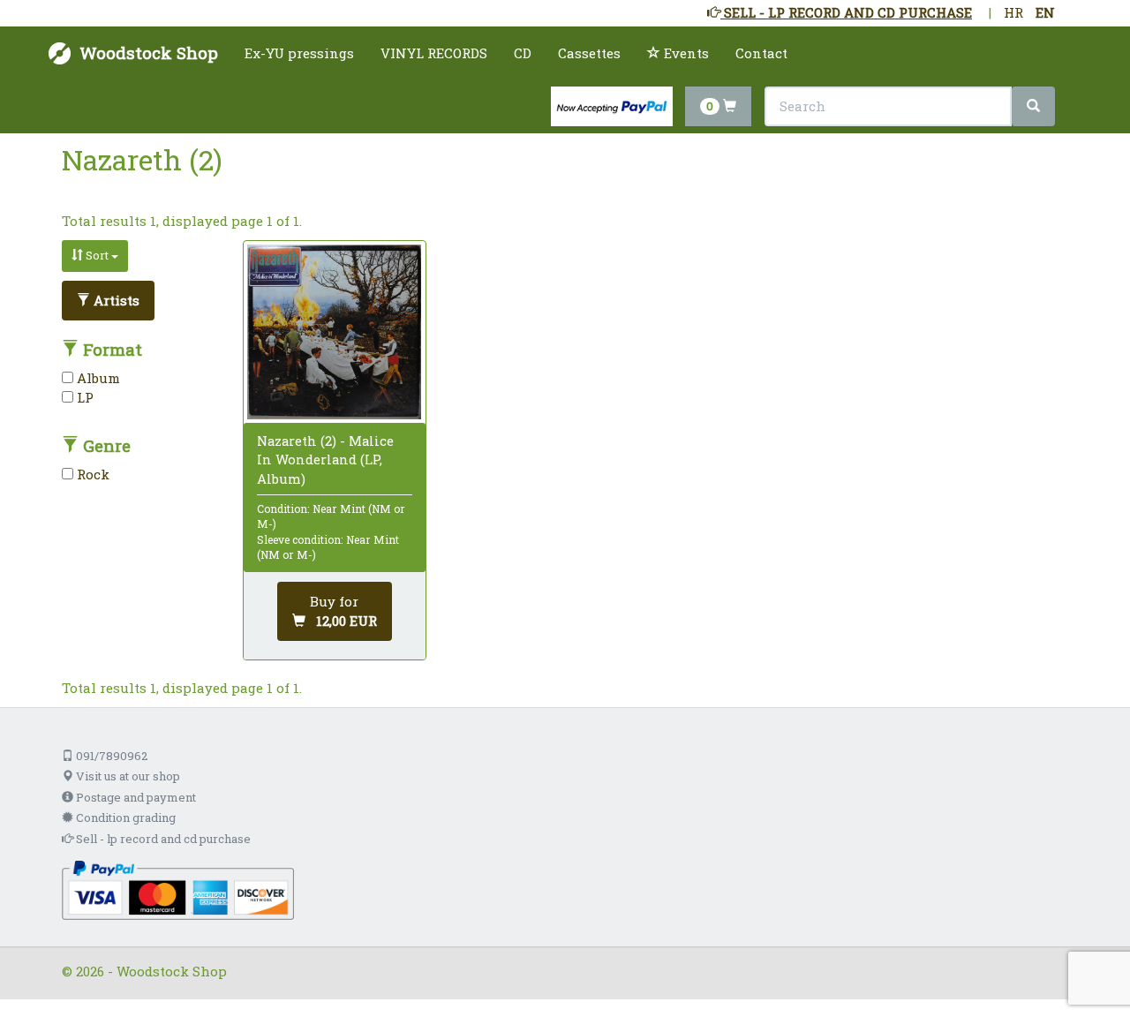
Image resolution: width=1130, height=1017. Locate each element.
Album (96, 378)
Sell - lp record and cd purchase (162, 839)
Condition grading (124, 817)
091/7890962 (110, 756)
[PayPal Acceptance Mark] (178, 888)
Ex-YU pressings (299, 53)
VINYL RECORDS (433, 53)
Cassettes (589, 53)
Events (684, 53)
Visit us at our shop (126, 776)
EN (1045, 12)
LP (83, 397)
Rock (91, 474)
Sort (97, 255)
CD (522, 53)
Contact (761, 53)
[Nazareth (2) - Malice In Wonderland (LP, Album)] (334, 332)
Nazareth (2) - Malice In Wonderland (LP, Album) (325, 459)
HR (1013, 12)
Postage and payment (134, 797)
